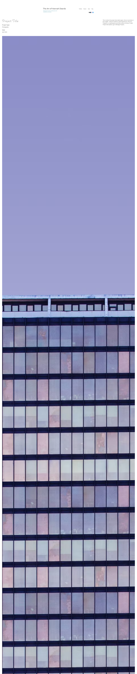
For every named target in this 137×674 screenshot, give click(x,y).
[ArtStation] (90, 12)
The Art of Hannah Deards (54, 9)
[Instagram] (91, 12)
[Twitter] (92, 12)
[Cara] (89, 12)
